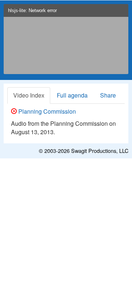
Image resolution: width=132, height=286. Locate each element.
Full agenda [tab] (72, 95)
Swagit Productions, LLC (99, 150)
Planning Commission (46, 111)
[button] (121, 13)
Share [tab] (108, 95)
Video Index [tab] (28, 95)
